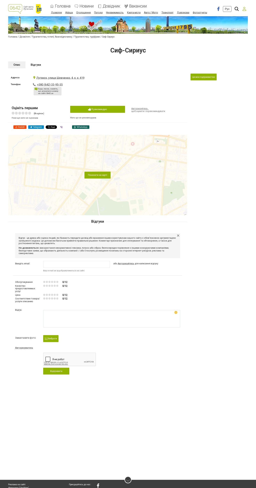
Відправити (56, 371)
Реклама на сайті (16, 484)
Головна (63, 6)
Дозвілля (56, 12)
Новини (87, 6)
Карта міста (134, 12)
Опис (16, 64)
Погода (98, 12)
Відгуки (36, 64)
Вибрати (52, 338)
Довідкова (183, 12)
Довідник (111, 6)
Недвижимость (115, 12)
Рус (227, 9)
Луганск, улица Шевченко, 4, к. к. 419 (60, 78)
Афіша (69, 12)
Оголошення (83, 12)
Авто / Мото (151, 12)
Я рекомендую (99, 109)
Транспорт (167, 12)
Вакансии (138, 6)
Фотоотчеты (200, 12)
